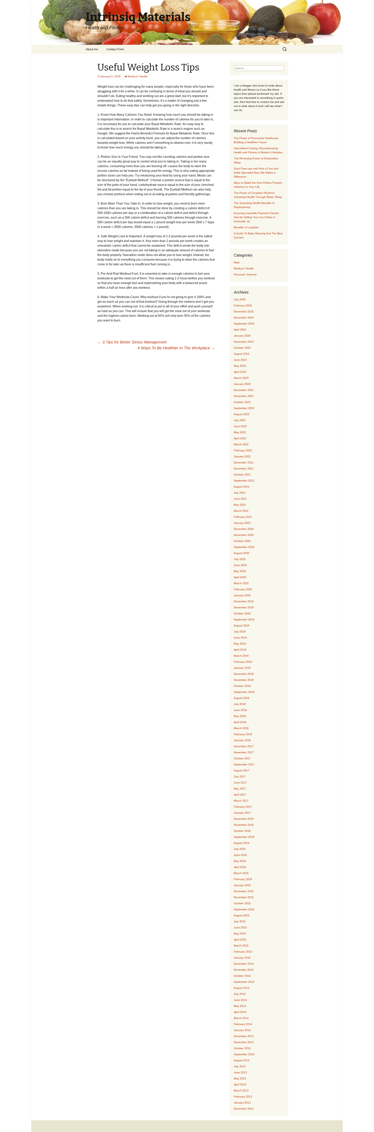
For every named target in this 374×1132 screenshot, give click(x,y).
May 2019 (240, 643)
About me (92, 49)
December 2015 (244, 891)
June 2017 (240, 782)
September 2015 (244, 909)
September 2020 (244, 547)
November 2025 (244, 311)
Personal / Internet (245, 274)
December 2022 (244, 390)
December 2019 (244, 601)
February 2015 (243, 951)
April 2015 (240, 939)
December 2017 (244, 746)
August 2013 (241, 1060)
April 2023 (240, 371)
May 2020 (240, 571)
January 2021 (242, 522)
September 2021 (244, 480)
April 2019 (240, 649)
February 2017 (243, 806)
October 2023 (242, 347)
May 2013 (240, 1078)
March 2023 (241, 377)
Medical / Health (137, 76)
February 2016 (243, 879)
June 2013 (240, 1072)
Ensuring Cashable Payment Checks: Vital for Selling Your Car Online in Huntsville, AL (257, 217)
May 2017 (240, 788)
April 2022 (240, 438)
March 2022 (241, 444)
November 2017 (244, 752)
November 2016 (244, 824)
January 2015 (242, 957)
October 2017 (242, 758)
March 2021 (241, 510)
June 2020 (240, 565)
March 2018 (241, 728)
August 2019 (241, 625)
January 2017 (242, 812)
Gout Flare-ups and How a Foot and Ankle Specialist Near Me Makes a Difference (256, 172)
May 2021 (240, 504)
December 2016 (244, 818)
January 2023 (242, 384)
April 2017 (240, 794)
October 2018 (242, 685)
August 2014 (241, 987)
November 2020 (244, 534)
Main (237, 262)
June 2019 (240, 637)
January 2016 (242, 885)
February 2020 (243, 589)
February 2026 (243, 305)
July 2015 (240, 921)
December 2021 (244, 462)
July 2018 (240, 704)
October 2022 (242, 402)
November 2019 (244, 607)
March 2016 (241, 873)
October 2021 (242, 474)
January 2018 (242, 740)
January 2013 (242, 1102)
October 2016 (242, 830)
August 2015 (241, 915)
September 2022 (244, 408)
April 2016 (240, 867)
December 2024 (244, 317)
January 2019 (242, 667)
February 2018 (243, 734)
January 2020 (242, 595)
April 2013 (240, 1084)
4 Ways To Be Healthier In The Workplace (176, 348)
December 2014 (244, 963)
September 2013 (244, 1054)
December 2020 (244, 528)
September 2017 (244, 764)
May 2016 (240, 861)
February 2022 (243, 450)
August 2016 (241, 842)
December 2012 (244, 1108)
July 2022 (240, 420)
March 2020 (241, 583)
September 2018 (244, 691)
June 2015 (240, 927)
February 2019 (243, 661)
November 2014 (244, 969)
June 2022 (240, 426)
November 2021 (244, 468)
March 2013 (241, 1090)
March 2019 (241, 655)
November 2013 (244, 1042)
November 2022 (244, 396)
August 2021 (241, 486)
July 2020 (240, 559)
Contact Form (115, 49)
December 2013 (244, 1036)
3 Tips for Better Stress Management (132, 342)
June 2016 (240, 855)
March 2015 (241, 945)
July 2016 (240, 849)
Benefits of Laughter (246, 227)
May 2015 (240, 933)
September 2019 (244, 619)
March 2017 (241, 800)
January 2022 (242, 456)
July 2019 (240, 631)
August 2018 (241, 698)
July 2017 (240, 776)
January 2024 (242, 335)
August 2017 (241, 770)
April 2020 (240, 577)
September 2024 (244, 323)
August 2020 (241, 553)
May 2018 (240, 716)
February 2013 (243, 1096)
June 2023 (240, 359)
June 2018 (240, 710)
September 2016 (244, 836)
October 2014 (242, 975)
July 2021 (240, 492)
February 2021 (243, 516)
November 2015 (244, 897)
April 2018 (240, 722)
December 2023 (244, 341)
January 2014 (242, 1030)
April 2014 (240, 1012)
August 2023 (241, 353)
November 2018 (244, 679)
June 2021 (240, 498)
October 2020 (242, 541)
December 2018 (244, 673)
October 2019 (242, 613)
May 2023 (240, 365)
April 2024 (240, 329)
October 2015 (242, 903)
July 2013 (240, 1066)
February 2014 (243, 1024)
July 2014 (240, 993)
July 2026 (240, 299)
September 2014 (244, 981)
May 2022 (240, 432)
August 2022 (241, 414)
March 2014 (241, 1018)
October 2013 (242, 1048)
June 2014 (240, 999)
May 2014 (240, 1006)
